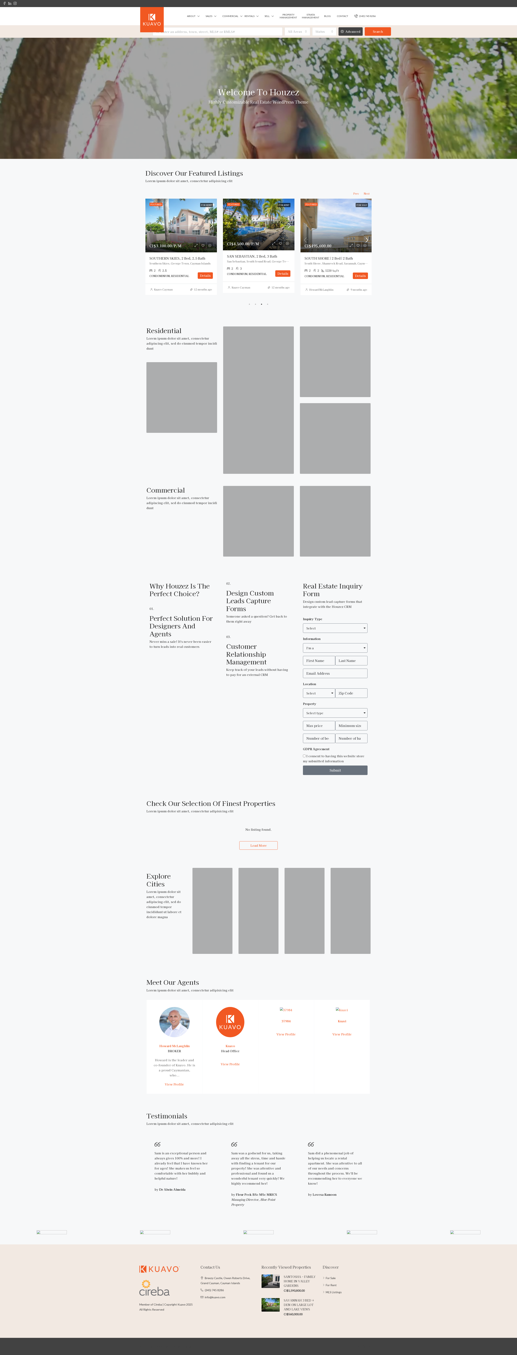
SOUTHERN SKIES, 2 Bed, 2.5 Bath (255, 258)
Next (367, 193)
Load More (258, 845)
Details (205, 276)
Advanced (352, 31)
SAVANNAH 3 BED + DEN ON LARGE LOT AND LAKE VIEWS (299, 1304)
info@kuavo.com (215, 1297)
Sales (209, 16)
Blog (327, 16)
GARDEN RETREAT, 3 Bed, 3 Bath (176, 258)
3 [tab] (262, 304)
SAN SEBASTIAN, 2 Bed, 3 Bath (330, 256)
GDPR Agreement (316, 749)
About (191, 16)
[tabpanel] (181, 247)
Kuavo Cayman (241, 289)
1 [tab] (249, 304)
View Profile (174, 1084)
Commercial (230, 16)
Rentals (249, 16)
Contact (342, 16)
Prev (356, 193)
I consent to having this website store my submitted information (333, 758)
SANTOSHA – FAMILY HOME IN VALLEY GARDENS (299, 1281)
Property (309, 704)
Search (378, 31)
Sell (267, 16)
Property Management (288, 16)
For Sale (331, 1278)
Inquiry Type (312, 619)
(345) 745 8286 (367, 16)
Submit (335, 770)
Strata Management (310, 16)
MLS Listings (334, 1292)
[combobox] (297, 31)
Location (309, 684)
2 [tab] (255, 304)
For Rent (331, 1285)
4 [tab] (268, 304)
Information (311, 639)
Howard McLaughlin (166, 289)
